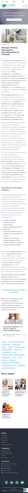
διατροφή (10, 347)
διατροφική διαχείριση (7, 349)
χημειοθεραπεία (21, 365)
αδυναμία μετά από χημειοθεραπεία (16, 342)
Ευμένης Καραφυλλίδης (7, 355)
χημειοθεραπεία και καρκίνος (8, 368)
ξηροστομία (4, 360)
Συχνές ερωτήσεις (6, 451)
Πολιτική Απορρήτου (6, 453)
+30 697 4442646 (6, 468)
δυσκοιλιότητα (17, 349)
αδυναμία (4, 342)
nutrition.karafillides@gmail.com (10, 473)
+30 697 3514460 (6, 470)
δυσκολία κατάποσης (6, 352)
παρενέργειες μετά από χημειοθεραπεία (11, 362)
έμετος (15, 352)
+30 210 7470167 (6, 466)
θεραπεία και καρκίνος (20, 355)
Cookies (3, 455)
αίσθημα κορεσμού (6, 344)
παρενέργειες (12, 360)
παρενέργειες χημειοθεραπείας (9, 365)
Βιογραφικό (4, 435)
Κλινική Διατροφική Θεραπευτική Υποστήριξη (14, 19)
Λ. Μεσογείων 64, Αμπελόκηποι (10, 464)
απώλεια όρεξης (16, 344)
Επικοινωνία (4, 457)
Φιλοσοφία (4, 438)
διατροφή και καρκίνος (20, 347)
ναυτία (20, 357)
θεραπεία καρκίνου (6, 357)
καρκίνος (15, 357)
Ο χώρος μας (4, 440)
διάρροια (4, 347)
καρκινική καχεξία (18, 283)
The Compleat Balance (6, 444)
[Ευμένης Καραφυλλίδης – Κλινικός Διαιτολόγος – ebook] (8, 6)
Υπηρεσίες (4, 442)
